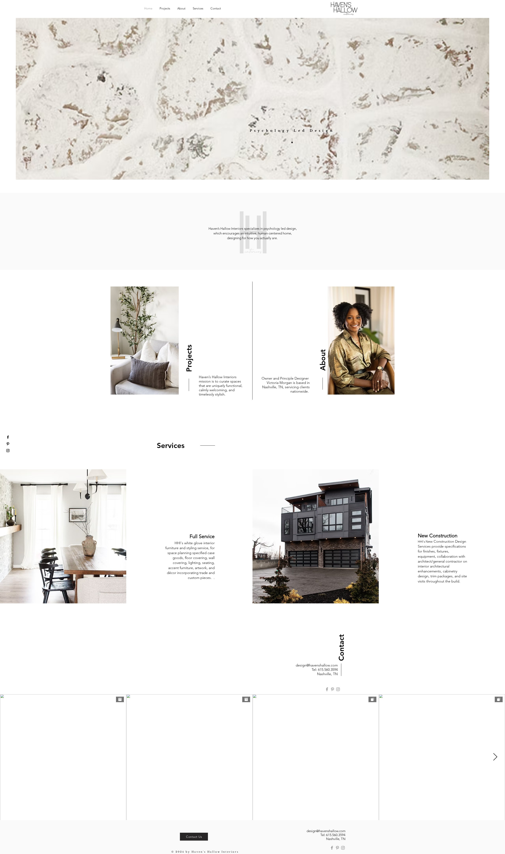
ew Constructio (440, 541)
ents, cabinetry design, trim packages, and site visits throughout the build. (442, 576)
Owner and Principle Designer (286, 378)
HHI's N (423, 541)
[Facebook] (327, 689)
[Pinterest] (332, 689)
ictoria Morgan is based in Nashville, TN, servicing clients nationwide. (286, 387)
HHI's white (184, 543)
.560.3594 (330, 669)
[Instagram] (338, 689)
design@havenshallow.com (317, 665)
